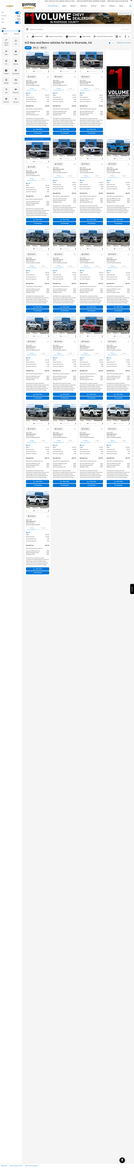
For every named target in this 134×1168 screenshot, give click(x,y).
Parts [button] (103, 6)
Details (43, 88)
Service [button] (93, 6)
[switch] (11, 13)
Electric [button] (73, 6)
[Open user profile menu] (131, 1)
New (2, 12)
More (121, 6)
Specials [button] (83, 6)
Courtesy (3, 15)
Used (2, 19)
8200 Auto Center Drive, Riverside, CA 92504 (91, 1)
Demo (2, 22)
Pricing (32, 88)
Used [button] (64, 6)
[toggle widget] (122, 1160)
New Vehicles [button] (52, 6)
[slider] (3, 31)
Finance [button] (111, 6)
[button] (130, 6)
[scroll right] (128, 36)
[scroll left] (27, 36)
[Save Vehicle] (47, 77)
